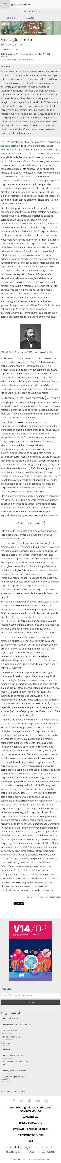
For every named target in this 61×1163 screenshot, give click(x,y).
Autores (30, 17)
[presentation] (24, 437)
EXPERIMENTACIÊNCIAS (31, 1135)
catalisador (6, 735)
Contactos (48, 1152)
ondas (4, 385)
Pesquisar (30, 1002)
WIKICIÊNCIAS (30, 1117)
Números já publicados (13, 1091)
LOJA (30, 1141)
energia (29, 71)
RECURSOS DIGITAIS (31, 1111)
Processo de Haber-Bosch (13, 1056)
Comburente (7, 1044)
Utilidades (46, 1147)
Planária (7, 1050)
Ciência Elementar (30, 11)
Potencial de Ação (10, 1019)
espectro (5, 145)
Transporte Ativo (9, 1031)
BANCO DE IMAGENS (30, 1123)
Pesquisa (10, 17)
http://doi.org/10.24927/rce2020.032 (19, 59)
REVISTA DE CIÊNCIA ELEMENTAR (30, 1129)
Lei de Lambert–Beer (11, 1038)
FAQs (33, 1152)
